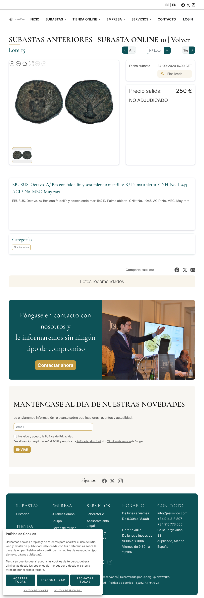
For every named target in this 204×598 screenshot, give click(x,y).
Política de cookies (121, 582)
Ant (132, 50)
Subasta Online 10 (131, 39)
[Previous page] (37, 63)
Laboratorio (95, 514)
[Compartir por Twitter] (184, 270)
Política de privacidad (88, 441)
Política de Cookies (36, 590)
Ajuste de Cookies (147, 583)
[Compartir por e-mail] (192, 270)
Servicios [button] (140, 19)
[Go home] (24, 63)
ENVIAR (22, 450)
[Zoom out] (18, 63)
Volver (180, 39)
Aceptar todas (20, 580)
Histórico (22, 514)
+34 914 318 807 (169, 519)
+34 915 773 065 (169, 524)
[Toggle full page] (31, 63)
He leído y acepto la (45, 436)
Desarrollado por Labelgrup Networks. (145, 577)
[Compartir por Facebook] (177, 270)
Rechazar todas (85, 580)
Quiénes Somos (63, 514)
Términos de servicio (119, 441)
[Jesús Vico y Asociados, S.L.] (17, 19)
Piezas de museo (63, 528)
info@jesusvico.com (172, 513)
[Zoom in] (12, 63)
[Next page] (43, 63)
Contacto (170, 506)
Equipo (56, 521)
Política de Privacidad (59, 436)
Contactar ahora (55, 365)
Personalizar (52, 580)
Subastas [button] (55, 19)
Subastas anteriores (50, 39)
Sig (185, 50)
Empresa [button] (115, 19)
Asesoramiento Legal (98, 523)
